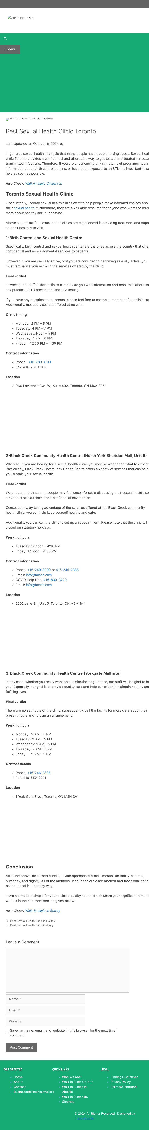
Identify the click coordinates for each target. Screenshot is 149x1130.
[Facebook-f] (7, 1116)
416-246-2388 (67, 570)
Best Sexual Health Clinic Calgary (31, 925)
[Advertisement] (74, 83)
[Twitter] (18, 1116)
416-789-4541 (40, 362)
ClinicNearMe (84, 1118)
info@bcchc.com (39, 575)
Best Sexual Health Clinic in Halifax (32, 921)
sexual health (24, 208)
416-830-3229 (55, 580)
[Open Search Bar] (74, 39)
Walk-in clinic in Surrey (42, 911)
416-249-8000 (40, 570)
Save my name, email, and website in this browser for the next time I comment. (63, 1033)
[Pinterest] (30, 1116)
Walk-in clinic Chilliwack (43, 183)
